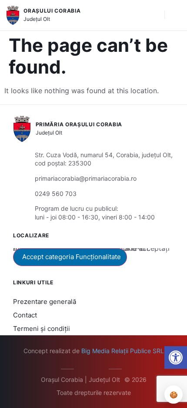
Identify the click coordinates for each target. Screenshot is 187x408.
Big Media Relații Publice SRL (122, 350)
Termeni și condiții (41, 328)
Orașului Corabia (51, 10)
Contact (25, 315)
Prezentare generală (44, 301)
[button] (153, 15)
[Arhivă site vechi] (100, 367)
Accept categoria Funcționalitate (71, 257)
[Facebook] (87, 367)
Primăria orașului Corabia (79, 124)
